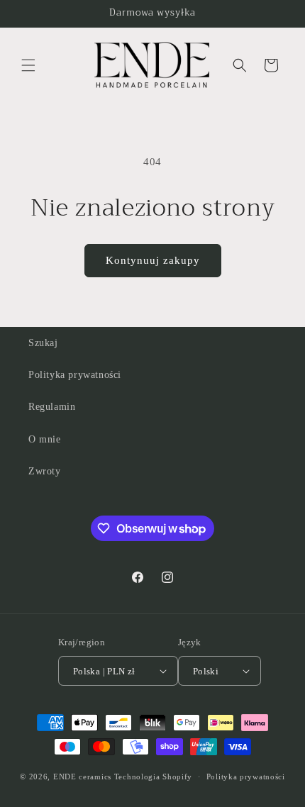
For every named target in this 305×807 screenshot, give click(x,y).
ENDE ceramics (83, 776)
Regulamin (51, 406)
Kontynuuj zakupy (153, 260)
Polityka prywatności (74, 374)
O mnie (44, 439)
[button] (28, 65)
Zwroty (44, 471)
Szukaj (43, 343)
